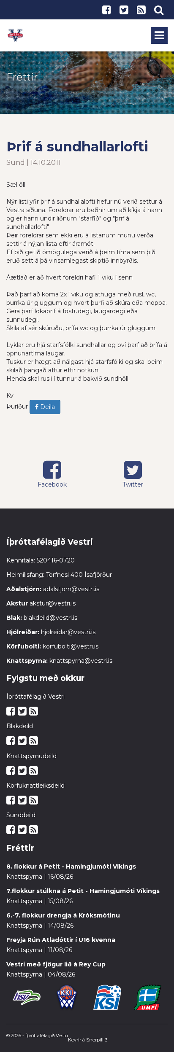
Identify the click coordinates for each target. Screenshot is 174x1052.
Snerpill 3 (96, 1040)
